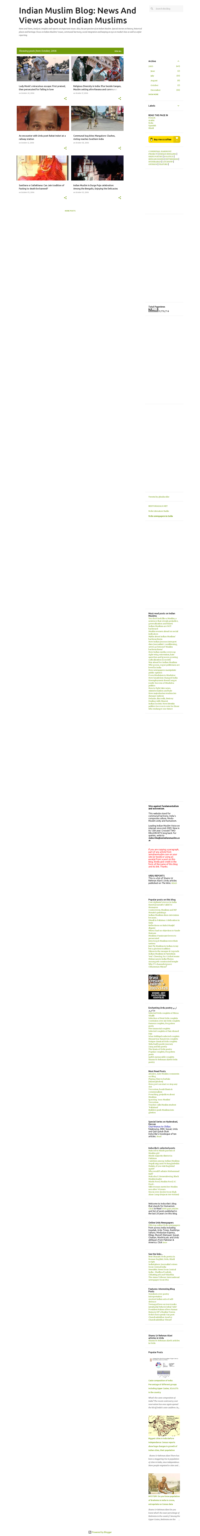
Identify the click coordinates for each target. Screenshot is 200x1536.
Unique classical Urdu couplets (162, 1041)
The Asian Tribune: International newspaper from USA (163, 1278)
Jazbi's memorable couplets (161, 1057)
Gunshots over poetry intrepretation (158, 1295)
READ (174, 883)
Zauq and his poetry (157, 1046)
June (153, 71)
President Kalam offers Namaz (162, 1309)
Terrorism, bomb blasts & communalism (160, 1090)
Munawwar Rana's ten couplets (163, 1039)
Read (159, 1136)
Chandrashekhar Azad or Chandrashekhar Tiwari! (160, 1318)
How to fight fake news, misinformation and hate (160, 689)
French (151, 118)
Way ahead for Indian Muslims (162, 662)
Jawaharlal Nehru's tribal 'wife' (162, 1307)
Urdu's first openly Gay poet (161, 1314)
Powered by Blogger (102, 1532)
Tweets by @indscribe (158, 497)
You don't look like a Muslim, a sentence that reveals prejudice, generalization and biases (163, 621)
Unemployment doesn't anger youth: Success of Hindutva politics (162, 683)
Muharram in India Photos (160, 959)
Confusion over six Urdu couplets (164, 1021)
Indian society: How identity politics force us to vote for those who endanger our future (163, 706)
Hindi (151, 128)
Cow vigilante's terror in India (162, 902)
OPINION (153, 164)
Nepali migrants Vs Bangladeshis (163, 1163)
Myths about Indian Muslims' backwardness (162, 637)
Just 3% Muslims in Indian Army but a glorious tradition (163, 947)
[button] (65, 99)
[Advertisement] (134, 97)
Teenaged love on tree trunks (162, 1304)
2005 (150, 66)
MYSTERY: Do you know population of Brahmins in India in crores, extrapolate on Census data (164, 1500)
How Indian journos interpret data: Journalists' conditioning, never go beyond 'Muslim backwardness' (162, 645)
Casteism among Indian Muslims (163, 1161)
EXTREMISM (172, 159)
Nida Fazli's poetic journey (160, 1044)
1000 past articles (170, 1208)
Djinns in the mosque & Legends (163, 951)
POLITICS (169, 156)
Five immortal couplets (159, 1028)
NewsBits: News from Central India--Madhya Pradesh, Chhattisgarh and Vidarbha (162, 1272)
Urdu (150, 123)
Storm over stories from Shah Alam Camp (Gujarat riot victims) (163, 1193)
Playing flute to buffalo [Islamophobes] (159, 1080)
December (156, 90)
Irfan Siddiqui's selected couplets (163, 1036)
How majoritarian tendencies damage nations (162, 694)
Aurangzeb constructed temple (163, 961)
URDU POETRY (155, 156)
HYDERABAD (154, 161)
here (165, 1242)
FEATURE (163, 164)
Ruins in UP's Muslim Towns (161, 1312)
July (152, 76)
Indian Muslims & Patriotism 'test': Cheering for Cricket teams (163, 955)
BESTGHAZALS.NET (158, 506)
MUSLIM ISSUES (156, 159)
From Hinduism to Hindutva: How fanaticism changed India (163, 676)
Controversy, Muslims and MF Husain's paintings (162, 911)
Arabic (151, 120)
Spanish (152, 125)
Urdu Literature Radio (158, 511)
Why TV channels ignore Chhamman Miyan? (160, 965)
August (154, 80)
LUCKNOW (168, 161)
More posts (70, 211)
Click (150, 1208)
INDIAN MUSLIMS (167, 154)
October (154, 85)
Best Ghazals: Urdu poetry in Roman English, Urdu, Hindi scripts (161, 1259)
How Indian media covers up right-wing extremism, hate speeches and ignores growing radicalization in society (163, 656)
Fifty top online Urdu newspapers (164, 1225)
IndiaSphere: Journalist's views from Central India (162, 1265)
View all (117, 51)
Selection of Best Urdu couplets (163, 1018)
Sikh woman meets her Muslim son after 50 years (163, 1188)
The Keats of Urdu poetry (160, 1049)
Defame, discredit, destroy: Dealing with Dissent (160, 699)
